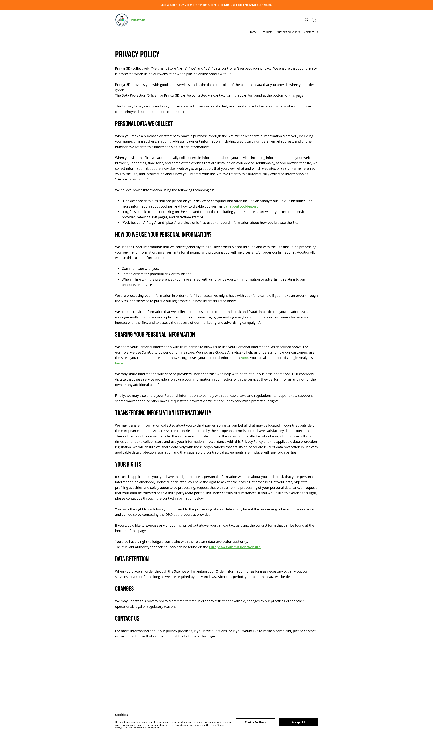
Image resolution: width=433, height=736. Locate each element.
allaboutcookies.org (241, 206)
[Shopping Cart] (314, 20)
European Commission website (235, 547)
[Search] (307, 20)
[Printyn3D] (122, 20)
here (244, 357)
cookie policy (152, 727)
